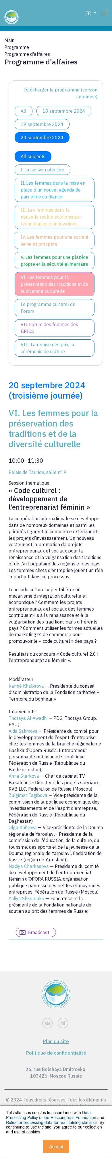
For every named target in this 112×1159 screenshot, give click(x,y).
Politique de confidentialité (56, 1053)
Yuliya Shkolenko (27, 898)
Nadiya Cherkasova (29, 866)
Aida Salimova (24, 731)
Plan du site (56, 1041)
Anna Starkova (24, 776)
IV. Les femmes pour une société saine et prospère (54, 240)
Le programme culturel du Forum (48, 307)
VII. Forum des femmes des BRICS (49, 328)
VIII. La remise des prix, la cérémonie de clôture (47, 348)
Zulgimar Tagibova (29, 795)
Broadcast (38, 932)
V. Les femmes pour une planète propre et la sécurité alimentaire (54, 260)
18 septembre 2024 (64, 111)
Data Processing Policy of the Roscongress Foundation (51, 1115)
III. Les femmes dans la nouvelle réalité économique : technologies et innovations (51, 217)
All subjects (33, 156)
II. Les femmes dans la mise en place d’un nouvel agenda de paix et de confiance (53, 190)
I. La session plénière (42, 170)
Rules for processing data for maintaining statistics (51, 1122)
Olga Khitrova (23, 827)
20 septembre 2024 (42, 137)
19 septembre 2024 (42, 124)
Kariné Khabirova (27, 686)
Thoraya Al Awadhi (29, 718)
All (23, 111)
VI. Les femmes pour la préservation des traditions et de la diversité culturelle (54, 284)
